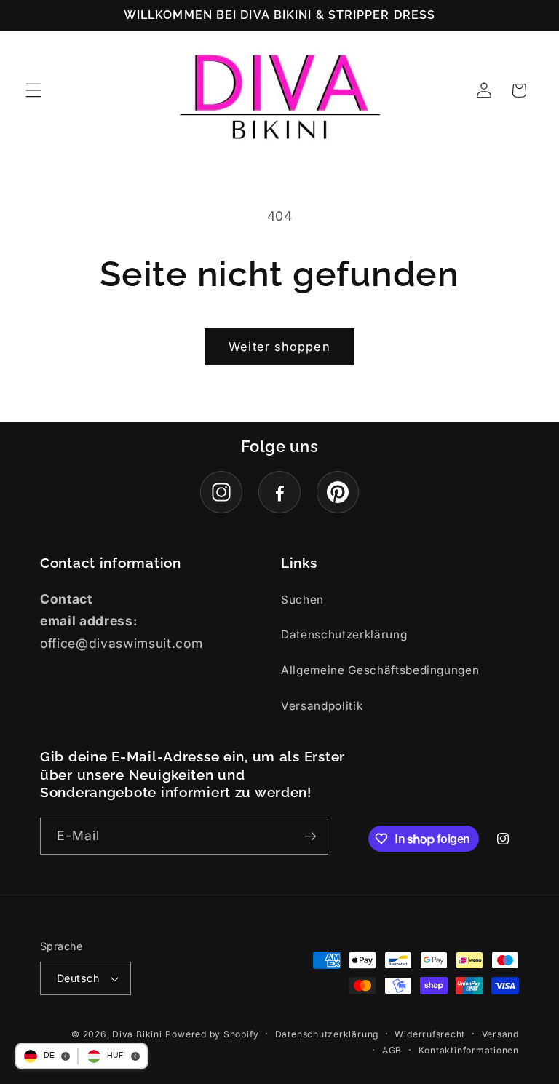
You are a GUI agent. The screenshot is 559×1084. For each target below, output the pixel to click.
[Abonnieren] (310, 836)
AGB (392, 1050)
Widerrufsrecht (430, 1034)
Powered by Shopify (211, 1034)
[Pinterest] (338, 492)
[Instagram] (221, 492)
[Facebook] (279, 492)
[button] (33, 90)
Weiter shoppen (279, 346)
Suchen (302, 599)
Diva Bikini (137, 1034)
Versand (500, 1034)
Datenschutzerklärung (344, 634)
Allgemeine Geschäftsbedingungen (380, 670)
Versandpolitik (321, 706)
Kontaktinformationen (469, 1050)
